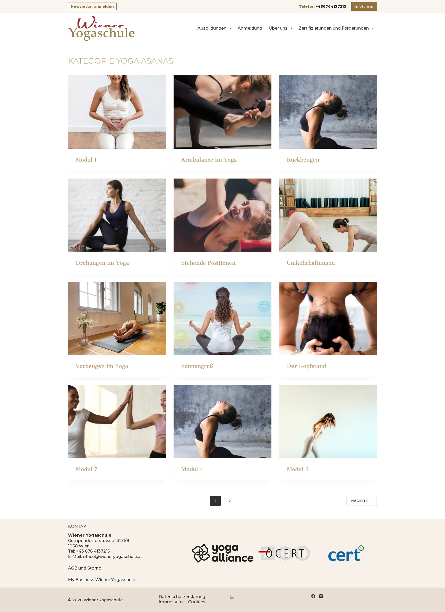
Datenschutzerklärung (182, 596)
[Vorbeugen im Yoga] (117, 318)
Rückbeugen (303, 159)
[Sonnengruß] (222, 318)
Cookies (196, 601)
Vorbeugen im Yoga (102, 366)
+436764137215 (331, 6)
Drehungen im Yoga (102, 263)
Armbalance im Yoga (209, 159)
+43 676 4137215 (93, 551)
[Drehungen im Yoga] (117, 215)
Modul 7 (86, 469)
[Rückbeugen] (328, 112)
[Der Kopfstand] (328, 318)
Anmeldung (250, 28)
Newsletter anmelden (92, 6)
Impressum (171, 601)
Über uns (278, 28)
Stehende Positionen (208, 263)
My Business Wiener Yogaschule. (102, 579)
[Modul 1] (117, 112)
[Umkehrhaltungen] (328, 215)
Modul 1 (86, 159)
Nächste (359, 501)
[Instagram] (321, 596)
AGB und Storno (84, 568)
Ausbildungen (212, 28)
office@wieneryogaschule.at (112, 556)
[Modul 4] (222, 421)
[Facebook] (313, 596)
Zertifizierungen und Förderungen (334, 28)
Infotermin (364, 6)
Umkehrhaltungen (311, 263)
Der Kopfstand (306, 366)
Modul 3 (298, 469)
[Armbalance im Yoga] (222, 112)
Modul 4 (192, 469)
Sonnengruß (197, 366)
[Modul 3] (328, 421)
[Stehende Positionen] (222, 215)
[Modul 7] (117, 421)
